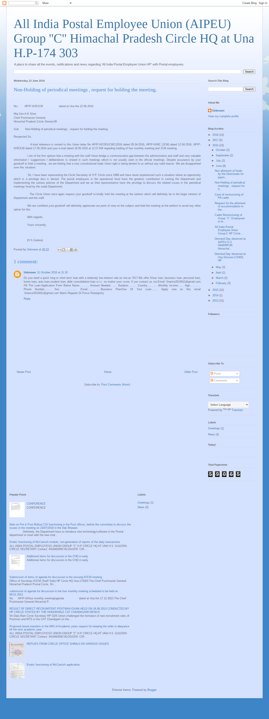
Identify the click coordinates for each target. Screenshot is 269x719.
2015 (215, 289)
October (221, 150)
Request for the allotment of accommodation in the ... (230, 206)
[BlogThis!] (64, 250)
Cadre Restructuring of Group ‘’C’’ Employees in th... (230, 218)
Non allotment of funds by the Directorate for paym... (229, 174)
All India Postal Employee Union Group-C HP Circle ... (229, 230)
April (219, 272)
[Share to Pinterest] (76, 250)
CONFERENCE (36, 503)
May (219, 267)
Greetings (214, 428)
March (220, 277)
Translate (237, 410)
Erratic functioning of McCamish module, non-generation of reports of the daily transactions (64, 542)
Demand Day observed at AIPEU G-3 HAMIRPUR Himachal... (230, 243)
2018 (215, 134)
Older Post (191, 371)
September (223, 155)
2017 (215, 140)
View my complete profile (223, 116)
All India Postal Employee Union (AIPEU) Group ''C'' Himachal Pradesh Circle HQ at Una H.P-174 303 (134, 38)
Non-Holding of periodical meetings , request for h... (230, 186)
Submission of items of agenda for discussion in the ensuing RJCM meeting (55, 577)
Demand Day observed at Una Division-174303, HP (230, 257)
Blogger (151, 689)
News (211, 434)
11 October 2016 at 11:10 (52, 272)
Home (107, 371)
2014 (215, 295)
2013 (215, 300)
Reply (27, 298)
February (221, 283)
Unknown (30, 272)
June (219, 165)
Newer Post (24, 371)
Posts (217, 373)
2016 (215, 145)
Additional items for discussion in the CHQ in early (57, 556)
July (219, 160)
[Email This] (60, 250)
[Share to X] (68, 250)
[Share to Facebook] (72, 250)
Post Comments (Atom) (115, 384)
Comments (220, 380)
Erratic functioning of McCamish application (53, 664)
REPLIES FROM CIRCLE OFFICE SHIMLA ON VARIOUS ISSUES (68, 643)
